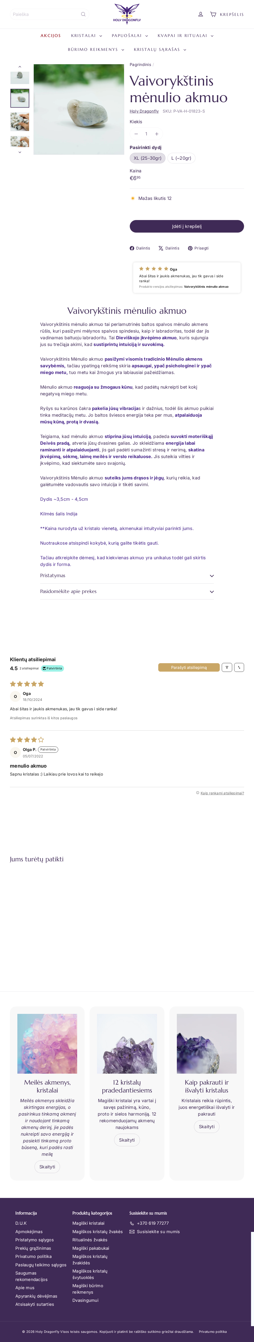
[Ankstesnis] (20, 68)
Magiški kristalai (88, 1223)
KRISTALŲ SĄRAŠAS (158, 49)
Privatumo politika (33, 1256)
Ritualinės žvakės (90, 1239)
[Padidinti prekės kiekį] (156, 133)
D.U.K (21, 1223)
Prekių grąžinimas (33, 1248)
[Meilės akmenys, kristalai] (47, 1044)
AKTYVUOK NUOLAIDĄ (143, 1306)
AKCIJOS (51, 35)
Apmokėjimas (29, 1231)
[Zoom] (79, 109)
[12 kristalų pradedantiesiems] (127, 1044)
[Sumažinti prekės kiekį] (136, 133)
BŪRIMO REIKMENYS (94, 49)
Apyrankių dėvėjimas (36, 1296)
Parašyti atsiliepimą (189, 667)
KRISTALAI (84, 35)
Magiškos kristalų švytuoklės (90, 1274)
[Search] (83, 14)
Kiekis (136, 121)
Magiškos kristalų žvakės (97, 1231)
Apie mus (24, 1287)
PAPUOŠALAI (128, 35)
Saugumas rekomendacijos (31, 1276)
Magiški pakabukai (90, 1248)
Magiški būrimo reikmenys (87, 1289)
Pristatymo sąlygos (34, 1239)
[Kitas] (20, 151)
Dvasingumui (85, 1300)
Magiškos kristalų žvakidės (90, 1259)
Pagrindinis (140, 64)
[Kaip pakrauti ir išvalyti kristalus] (207, 1044)
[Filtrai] (227, 667)
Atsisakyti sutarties (34, 1304)
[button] (187, 277)
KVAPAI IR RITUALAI (184, 35)
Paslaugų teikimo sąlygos (40, 1264)
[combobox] (49, 14)
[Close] (245, 1238)
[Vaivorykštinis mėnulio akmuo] (27, 916)
